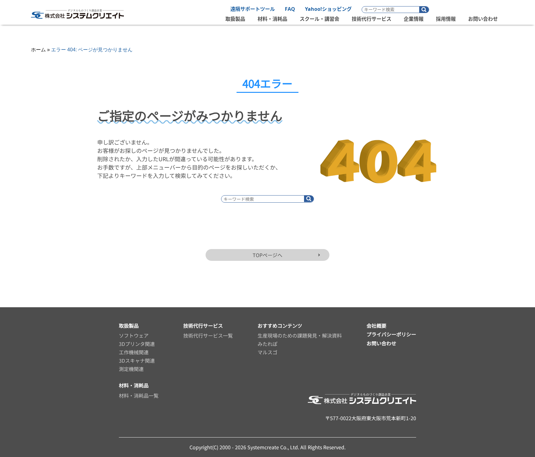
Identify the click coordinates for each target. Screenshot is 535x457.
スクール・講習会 (319, 18)
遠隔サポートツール (252, 9)
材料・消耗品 (272, 18)
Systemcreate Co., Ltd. (273, 447)
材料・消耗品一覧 (139, 395)
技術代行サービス (371, 18)
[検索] (424, 9)
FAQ (290, 9)
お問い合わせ (483, 18)
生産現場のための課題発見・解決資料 (300, 335)
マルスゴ (267, 352)
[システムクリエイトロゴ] (77, 22)
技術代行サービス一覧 (208, 335)
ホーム (38, 49)
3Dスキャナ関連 (137, 360)
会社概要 (376, 325)
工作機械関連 (134, 352)
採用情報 (446, 18)
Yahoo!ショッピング (328, 9)
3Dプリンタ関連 (137, 343)
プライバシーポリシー (391, 334)
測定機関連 (131, 369)
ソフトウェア (134, 335)
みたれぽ (267, 343)
